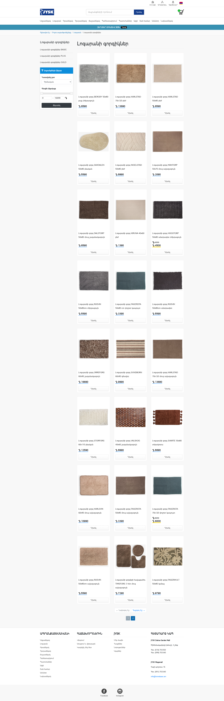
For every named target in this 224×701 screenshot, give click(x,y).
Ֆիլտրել (56, 105)
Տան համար (144, 21)
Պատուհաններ (125, 21)
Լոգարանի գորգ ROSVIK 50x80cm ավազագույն (89, 582)
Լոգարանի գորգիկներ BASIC (53, 49)
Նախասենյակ (167, 21)
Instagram (120, 696)
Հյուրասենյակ (81, 21)
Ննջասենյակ (45, 21)
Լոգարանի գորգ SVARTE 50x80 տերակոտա (167, 443)
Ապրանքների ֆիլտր (52, 70)
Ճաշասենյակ (94, 21)
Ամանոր (155, 21)
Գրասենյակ (68, 21)
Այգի (136, 21)
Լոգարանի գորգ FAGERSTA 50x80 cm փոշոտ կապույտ (128, 306)
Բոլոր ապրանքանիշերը (61, 32)
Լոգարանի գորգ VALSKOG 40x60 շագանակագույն (127, 443)
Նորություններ (119, 647)
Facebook (104, 696)
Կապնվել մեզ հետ (84, 647)
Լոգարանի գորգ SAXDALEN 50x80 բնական (91, 167)
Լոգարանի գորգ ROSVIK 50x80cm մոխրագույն (89, 306)
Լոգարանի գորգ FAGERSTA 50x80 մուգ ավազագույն (128, 511)
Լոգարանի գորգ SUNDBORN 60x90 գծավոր (128, 374)
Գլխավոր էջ (45, 32)
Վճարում (80, 640)
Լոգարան (57, 21)
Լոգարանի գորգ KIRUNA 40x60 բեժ (129, 235)
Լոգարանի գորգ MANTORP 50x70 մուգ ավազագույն (164, 167)
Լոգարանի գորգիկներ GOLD (53, 62)
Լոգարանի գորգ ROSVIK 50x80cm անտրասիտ (163, 306)
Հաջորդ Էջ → (139, 610)
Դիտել (124, 27)
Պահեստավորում (109, 21)
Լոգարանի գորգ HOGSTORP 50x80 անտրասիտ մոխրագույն (166, 235)
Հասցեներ (118, 644)
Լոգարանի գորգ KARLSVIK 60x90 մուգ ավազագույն (90, 511)
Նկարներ (117, 651)
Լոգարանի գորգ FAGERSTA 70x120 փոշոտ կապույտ (165, 511)
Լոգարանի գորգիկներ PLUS (53, 56)
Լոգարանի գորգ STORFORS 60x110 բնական (91, 443)
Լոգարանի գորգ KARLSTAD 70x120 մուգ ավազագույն (165, 374)
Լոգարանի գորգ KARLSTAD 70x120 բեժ (128, 99)
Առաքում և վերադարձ (86, 644)
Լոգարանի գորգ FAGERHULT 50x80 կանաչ (165, 582)
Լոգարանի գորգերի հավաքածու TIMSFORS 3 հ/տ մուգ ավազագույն (130, 584)
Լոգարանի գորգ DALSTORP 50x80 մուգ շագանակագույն (91, 235)
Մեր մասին (118, 640)
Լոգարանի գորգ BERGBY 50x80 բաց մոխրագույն (93, 99)
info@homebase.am (158, 676)
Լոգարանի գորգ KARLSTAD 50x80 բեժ (165, 99)
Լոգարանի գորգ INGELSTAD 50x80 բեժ (128, 167)
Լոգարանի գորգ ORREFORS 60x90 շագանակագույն (91, 374)
